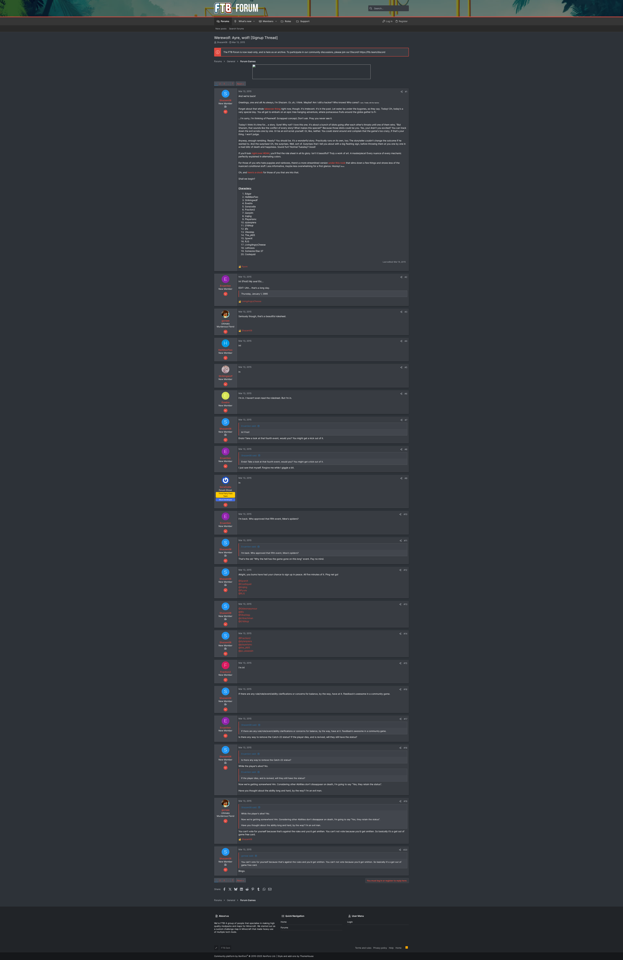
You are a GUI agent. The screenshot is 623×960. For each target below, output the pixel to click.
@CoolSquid (244, 584)
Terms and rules (363, 948)
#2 (406, 277)
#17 (405, 719)
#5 (406, 367)
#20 (405, 849)
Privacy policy (380, 948)
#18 (405, 747)
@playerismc (245, 644)
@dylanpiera (245, 641)
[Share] (401, 91)
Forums (284, 927)
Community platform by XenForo (245, 956)
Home (284, 922)
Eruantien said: (248, 426)
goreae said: (247, 855)
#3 (406, 311)
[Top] (403, 948)
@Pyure (242, 590)
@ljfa (241, 611)
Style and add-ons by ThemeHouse (296, 956)
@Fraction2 (244, 638)
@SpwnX (243, 580)
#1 (406, 91)
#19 (405, 801)
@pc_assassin (245, 650)
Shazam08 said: (249, 455)
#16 (405, 689)
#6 (406, 393)
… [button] (228, 83)
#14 (405, 633)
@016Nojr (243, 621)
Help (391, 948)
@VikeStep (244, 614)
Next (239, 83)
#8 (406, 449)
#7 (406, 420)
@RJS (241, 593)
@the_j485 (244, 647)
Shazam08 (222, 42)
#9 (406, 478)
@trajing (242, 587)
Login (350, 922)
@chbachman (245, 618)
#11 (405, 540)
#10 (405, 514)
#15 (405, 663)
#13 (405, 604)
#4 (406, 341)
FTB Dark (225, 948)
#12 (405, 570)
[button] (254, 21)
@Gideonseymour (247, 608)
